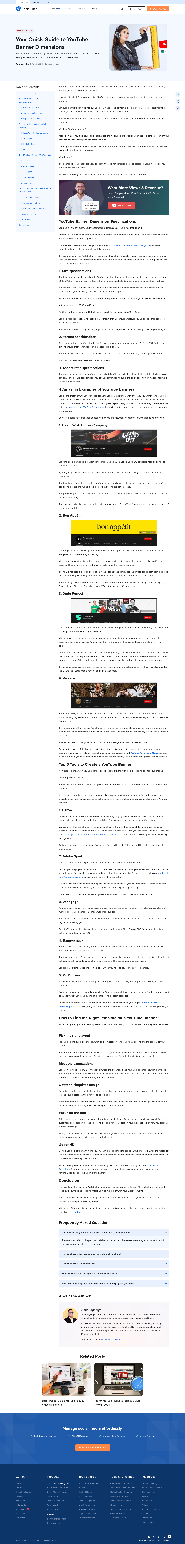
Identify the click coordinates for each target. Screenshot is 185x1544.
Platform (54, 8)
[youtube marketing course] (114, 212)
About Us (20, 1483)
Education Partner (23, 1492)
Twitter (116, 1339)
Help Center (21, 1504)
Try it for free (75, 1211)
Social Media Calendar (88, 1483)
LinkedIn (106, 1339)
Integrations (52, 1509)
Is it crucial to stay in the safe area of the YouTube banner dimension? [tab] (97, 1232)
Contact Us (21, 1517)
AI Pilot (82, 1487)
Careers (19, 1496)
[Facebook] (149, 1537)
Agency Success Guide (151, 1509)
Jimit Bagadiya (22, 63)
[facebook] (177, 109)
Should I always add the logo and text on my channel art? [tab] (90, 1273)
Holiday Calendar (117, 1513)
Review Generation (55, 1523)
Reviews (35, 2)
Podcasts (145, 1504)
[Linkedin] (159, 1537)
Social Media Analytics (57, 1492)
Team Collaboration (55, 1500)
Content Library (85, 1492)
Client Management (87, 1504)
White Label (52, 1504)
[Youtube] (169, 1537)
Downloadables (148, 1492)
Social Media (23, 2)
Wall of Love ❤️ (23, 1509)
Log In (121, 9)
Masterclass (146, 1500)
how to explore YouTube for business (86, 407)
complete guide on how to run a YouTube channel (91, 834)
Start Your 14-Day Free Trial (92, 1447)
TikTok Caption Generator (121, 1492)
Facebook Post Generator (121, 1483)
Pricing (94, 8)
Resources (81, 8)
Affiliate (19, 1487)
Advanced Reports (87, 1509)
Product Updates (148, 1522)
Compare (145, 1513)
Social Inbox (52, 1496)
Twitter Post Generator (120, 1496)
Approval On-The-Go (88, 1513)
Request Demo (136, 9)
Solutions (67, 8)
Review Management (56, 1518)
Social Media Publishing (57, 1487)
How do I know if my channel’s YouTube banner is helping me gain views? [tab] (98, 1283)
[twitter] (177, 102)
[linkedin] (177, 95)
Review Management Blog (153, 1487)
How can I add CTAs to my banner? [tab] (79, 1263)
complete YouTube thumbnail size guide (130, 245)
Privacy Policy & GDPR (148, 1540)
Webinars (145, 1496)
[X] (154, 1537)
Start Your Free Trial (158, 9)
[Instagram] (164, 1537)
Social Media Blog (149, 1483)
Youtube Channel (24, 30)
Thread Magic (116, 1504)
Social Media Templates (120, 1509)
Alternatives (146, 1517)
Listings (46, 2)
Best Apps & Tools (118, 1517)
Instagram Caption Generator (122, 1487)
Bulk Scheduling (86, 1496)
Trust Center (21, 1513)
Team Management (87, 1500)
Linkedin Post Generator (120, 1500)
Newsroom (20, 1500)
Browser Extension (87, 1517)
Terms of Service (164, 1540)
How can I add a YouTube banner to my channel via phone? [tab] (91, 1253)
